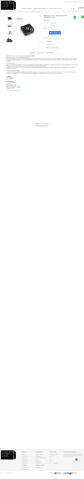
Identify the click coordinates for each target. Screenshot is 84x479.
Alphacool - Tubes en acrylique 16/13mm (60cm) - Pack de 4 (42, 161)
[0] (81, 8)
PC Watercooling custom (26, 467)
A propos (37, 459)
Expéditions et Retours (39, 454)
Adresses (51, 459)
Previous (6, 28)
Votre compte (53, 451)
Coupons (51, 461)
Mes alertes (56, 463)
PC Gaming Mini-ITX (25, 469)
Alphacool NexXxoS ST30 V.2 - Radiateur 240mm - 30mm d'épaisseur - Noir (42, 320)
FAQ (81, 1)
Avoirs (51, 457)
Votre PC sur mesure (39, 467)
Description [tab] (33, 52)
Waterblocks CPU (24, 461)
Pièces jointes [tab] (40, 52)
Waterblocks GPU (25, 463)
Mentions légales (38, 456)
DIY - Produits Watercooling (55, 8)
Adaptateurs (24, 454)
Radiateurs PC (24, 457)
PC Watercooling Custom (39, 8)
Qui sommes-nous (76, 1)
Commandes (52, 456)
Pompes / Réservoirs (25, 456)
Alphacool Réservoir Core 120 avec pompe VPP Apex (42, 201)
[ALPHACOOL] (74, 17)
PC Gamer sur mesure (26, 8)
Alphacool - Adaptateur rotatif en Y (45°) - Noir (42, 360)
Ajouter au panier (55, 32)
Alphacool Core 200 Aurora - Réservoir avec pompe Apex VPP (42, 240)
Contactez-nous (68, 1)
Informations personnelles (54, 454)
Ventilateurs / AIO (25, 459)
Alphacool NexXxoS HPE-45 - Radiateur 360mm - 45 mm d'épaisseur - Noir (42, 280)
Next (12, 28)
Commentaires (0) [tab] (50, 52)
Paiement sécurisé (39, 461)
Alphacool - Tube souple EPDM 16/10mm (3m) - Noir (42, 400)
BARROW (42, 438)
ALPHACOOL (15, 115)
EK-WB (33, 115)
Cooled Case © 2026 (9, 472)
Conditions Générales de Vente (41, 457)
